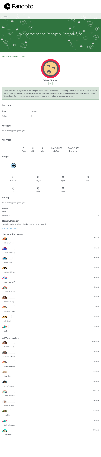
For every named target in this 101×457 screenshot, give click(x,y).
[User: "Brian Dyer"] (7, 371)
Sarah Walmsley (9, 292)
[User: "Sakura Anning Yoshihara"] (8, 248)
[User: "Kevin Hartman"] (8, 361)
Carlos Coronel (9, 386)
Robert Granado (9, 243)
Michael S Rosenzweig (9, 272)
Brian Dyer (7, 376)
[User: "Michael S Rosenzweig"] (8, 267)
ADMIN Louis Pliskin (9, 311)
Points (43, 151)
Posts (24, 151)
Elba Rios (7, 415)
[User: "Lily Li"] (5, 326)
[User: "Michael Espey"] (8, 297)
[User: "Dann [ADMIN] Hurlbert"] (8, 401)
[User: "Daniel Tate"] (7, 257)
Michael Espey (9, 302)
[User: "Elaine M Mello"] (8, 391)
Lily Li (5, 331)
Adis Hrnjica (8, 435)
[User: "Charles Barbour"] (8, 352)
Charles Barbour (9, 357)
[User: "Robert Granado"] (8, 238)
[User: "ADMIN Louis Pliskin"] (8, 306)
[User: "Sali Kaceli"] (7, 316)
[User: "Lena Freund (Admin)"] (8, 277)
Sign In (5, 228)
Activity (5, 208)
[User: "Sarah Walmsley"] (8, 287)
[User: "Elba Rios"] (6, 410)
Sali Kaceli (7, 321)
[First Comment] (13, 165)
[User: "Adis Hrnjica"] (7, 430)
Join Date (56, 151)
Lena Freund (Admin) (9, 282)
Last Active (73, 151)
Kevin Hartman (9, 366)
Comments (50, 215)
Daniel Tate (8, 262)
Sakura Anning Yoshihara (9, 253)
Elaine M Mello (9, 396)
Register (13, 228)
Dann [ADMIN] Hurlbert (9, 405)
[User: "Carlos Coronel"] (8, 381)
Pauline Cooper (9, 425)
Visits (33, 151)
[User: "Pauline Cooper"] (8, 420)
